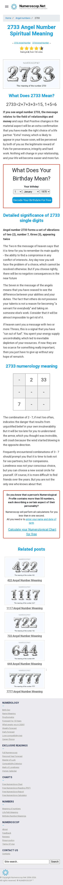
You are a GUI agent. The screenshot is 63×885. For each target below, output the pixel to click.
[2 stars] (26, 48)
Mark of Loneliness (10, 767)
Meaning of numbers (11, 808)
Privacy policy (8, 840)
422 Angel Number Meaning (24, 580)
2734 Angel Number (40, 43)
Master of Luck (9, 760)
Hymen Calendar (9, 771)
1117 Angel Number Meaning (25, 608)
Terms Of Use (8, 844)
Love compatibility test (12, 735)
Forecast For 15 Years (11, 721)
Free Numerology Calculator (14, 795)
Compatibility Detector (12, 763)
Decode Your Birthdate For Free (32, 200)
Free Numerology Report (13, 791)
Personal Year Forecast (12, 756)
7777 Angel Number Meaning (25, 691)
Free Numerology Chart (12, 784)
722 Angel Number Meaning (24, 635)
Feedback (6, 833)
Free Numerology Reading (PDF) (16, 788)
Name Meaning (9, 713)
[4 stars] (36, 48)
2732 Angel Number (22, 43)
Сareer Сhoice (8, 739)
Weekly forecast (9, 728)
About (5, 829)
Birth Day (6, 710)
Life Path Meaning (10, 812)
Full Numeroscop (9, 752)
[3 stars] (31, 48)
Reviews (6, 837)
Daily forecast (8, 732)
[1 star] (21, 48)
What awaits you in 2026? (13, 724)
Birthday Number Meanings (14, 816)
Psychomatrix (8, 717)
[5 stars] (41, 48)
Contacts (6, 854)
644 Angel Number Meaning (24, 663)
